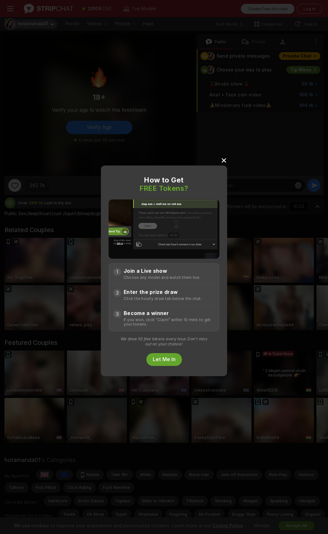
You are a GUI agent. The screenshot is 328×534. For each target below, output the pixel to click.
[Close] (223, 160)
